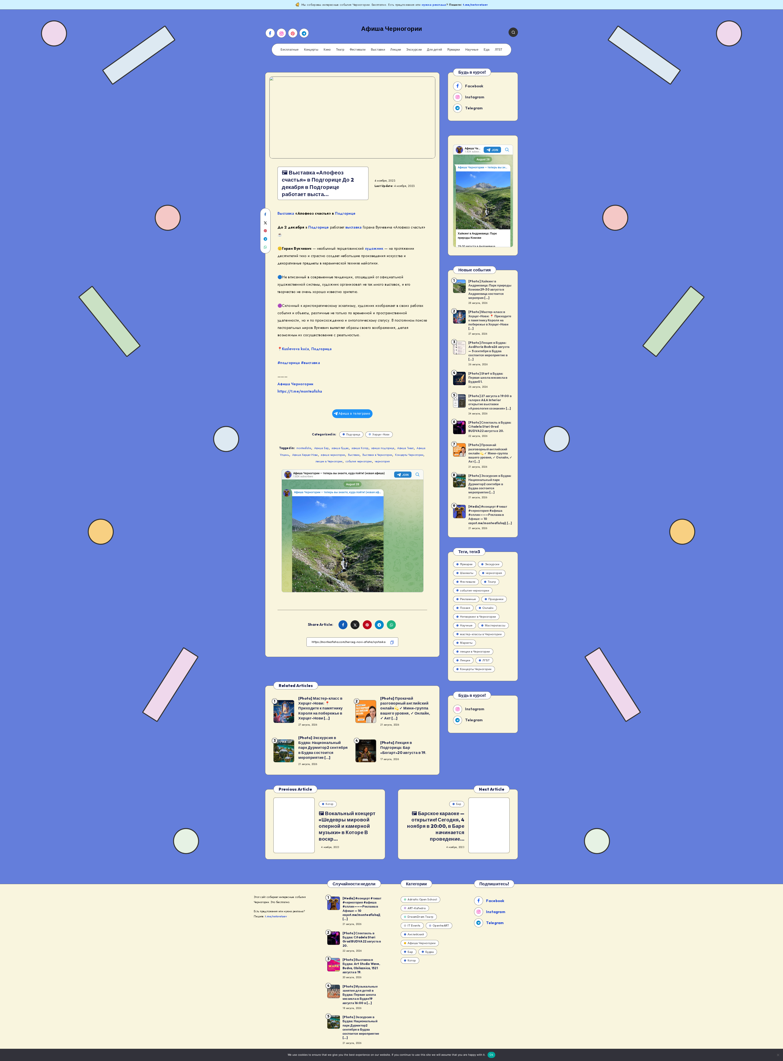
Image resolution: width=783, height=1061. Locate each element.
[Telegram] (304, 33)
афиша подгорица (382, 448)
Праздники (496, 599)
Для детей (434, 49)
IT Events (414, 925)
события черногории (358, 461)
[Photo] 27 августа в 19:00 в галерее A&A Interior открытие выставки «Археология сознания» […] (490, 402)
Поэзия (465, 608)
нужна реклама (434, 4)
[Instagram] (281, 33)
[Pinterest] (292, 33)
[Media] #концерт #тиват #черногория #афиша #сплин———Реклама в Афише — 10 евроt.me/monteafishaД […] (490, 515)
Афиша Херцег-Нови (305, 455)
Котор (329, 804)
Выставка (286, 213)
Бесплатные (290, 49)
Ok (491, 1054)
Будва (429, 952)
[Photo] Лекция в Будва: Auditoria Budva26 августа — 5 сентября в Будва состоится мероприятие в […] (488, 351)
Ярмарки (453, 49)
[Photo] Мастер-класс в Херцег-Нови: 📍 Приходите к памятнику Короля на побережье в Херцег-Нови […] (320, 708)
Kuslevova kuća (295, 349)
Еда (486, 49)
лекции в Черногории (329, 461)
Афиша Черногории (295, 384)
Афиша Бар (321, 448)
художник (374, 248)
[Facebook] (270, 33)
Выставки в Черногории (377, 455)
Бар (458, 804)
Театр (340, 49)
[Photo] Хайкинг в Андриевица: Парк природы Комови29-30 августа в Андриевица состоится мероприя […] (489, 289)
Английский (416, 934)
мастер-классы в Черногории (481, 634)
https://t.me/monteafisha (300, 391)
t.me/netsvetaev (475, 4)
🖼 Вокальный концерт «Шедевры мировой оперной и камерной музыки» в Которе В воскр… (347, 826)
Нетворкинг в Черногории (478, 616)
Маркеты (466, 643)
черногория (382, 461)
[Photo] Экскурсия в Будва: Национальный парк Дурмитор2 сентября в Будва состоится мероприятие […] (323, 747)
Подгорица (321, 349)
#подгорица (289, 362)
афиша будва (340, 448)
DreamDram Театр (421, 917)
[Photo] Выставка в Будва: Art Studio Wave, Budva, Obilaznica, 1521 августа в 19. (361, 966)
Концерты (311, 49)
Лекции (395, 49)
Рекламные (468, 599)
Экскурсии (414, 49)
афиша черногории (333, 455)
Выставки (378, 49)
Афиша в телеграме (354, 413)
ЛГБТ (498, 49)
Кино (327, 49)
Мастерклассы (495, 625)
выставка (353, 227)
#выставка (310, 362)
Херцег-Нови (380, 434)
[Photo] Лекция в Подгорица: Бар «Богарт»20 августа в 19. (403, 747)
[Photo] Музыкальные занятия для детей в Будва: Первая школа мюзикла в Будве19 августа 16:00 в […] (360, 994)
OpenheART (441, 925)
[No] (778, 1055)
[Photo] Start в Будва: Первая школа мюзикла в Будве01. (488, 378)
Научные (471, 49)
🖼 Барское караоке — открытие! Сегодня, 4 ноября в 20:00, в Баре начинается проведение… (435, 826)
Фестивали (358, 49)
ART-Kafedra (417, 908)
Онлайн (487, 608)
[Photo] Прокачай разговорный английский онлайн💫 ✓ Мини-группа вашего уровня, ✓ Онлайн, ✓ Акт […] (405, 708)
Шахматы (466, 573)
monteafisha (303, 448)
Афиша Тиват (405, 448)
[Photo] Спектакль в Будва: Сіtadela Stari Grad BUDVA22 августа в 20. (489, 427)
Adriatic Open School (422, 899)
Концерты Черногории (409, 455)
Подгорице (345, 213)
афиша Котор (360, 448)
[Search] (513, 32)
